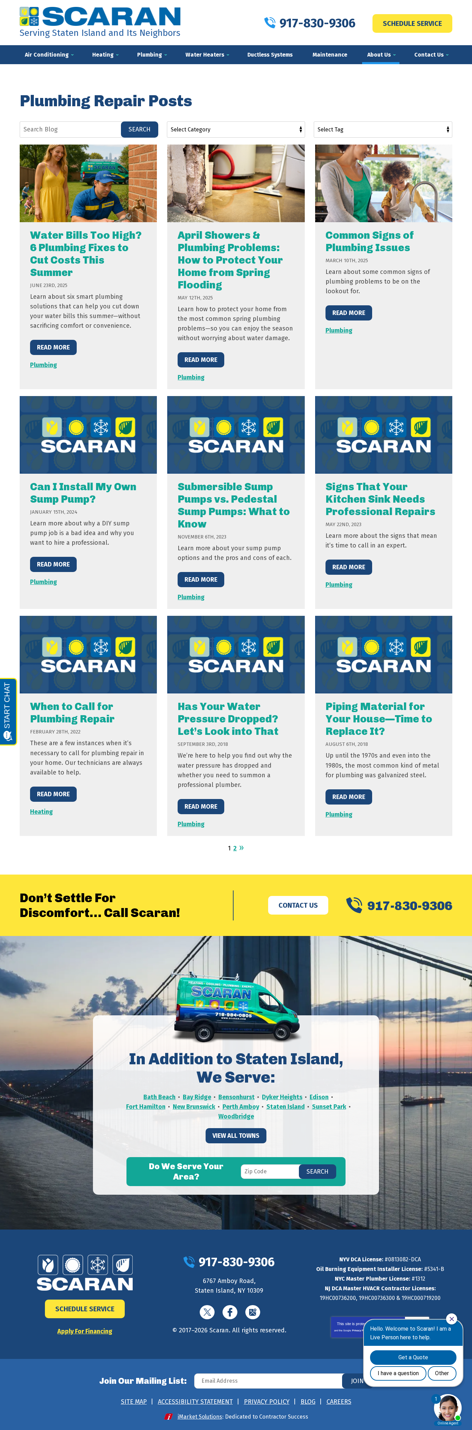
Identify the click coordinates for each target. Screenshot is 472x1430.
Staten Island (285, 1107)
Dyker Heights (282, 1097)
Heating (41, 812)
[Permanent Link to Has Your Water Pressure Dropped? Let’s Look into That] (235, 654)
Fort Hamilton (146, 1107)
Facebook (230, 1312)
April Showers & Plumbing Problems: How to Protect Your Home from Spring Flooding (230, 260)
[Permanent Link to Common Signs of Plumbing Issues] (383, 183)
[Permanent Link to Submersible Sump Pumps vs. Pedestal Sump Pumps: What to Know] (235, 435)
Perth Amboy (241, 1107)
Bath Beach (159, 1097)
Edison (319, 1097)
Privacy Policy (360, 1330)
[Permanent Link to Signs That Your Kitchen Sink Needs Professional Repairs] (383, 435)
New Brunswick (194, 1107)
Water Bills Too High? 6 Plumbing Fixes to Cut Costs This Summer (86, 254)
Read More (53, 347)
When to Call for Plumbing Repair (72, 712)
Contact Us (298, 905)
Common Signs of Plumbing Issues (369, 241)
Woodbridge (236, 1116)
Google (252, 1312)
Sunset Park (329, 1107)
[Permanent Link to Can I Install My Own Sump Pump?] (88, 435)
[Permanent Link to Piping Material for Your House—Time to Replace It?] (383, 654)
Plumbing (43, 365)
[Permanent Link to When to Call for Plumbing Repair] (88, 654)
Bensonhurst (236, 1097)
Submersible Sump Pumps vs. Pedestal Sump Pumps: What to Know (234, 505)
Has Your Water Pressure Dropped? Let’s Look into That (228, 719)
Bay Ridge (197, 1097)
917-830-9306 (318, 23)
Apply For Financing (84, 1331)
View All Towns (236, 1136)
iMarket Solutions (200, 1416)
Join (357, 1381)
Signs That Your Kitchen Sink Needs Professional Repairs (380, 499)
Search (140, 129)
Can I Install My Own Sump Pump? (83, 493)
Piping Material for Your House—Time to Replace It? (378, 719)
